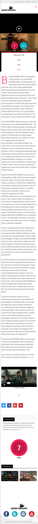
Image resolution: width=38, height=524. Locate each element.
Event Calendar (16, 1)
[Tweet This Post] (3, 405)
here (20, 429)
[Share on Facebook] (9, 405)
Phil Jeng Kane (9, 419)
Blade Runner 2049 (19, 55)
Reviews (3, 39)
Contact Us (34, 1)
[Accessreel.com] (8, 10)
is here (31, 357)
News (19, 60)
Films (8, 39)
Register (28, 1)
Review (19, 69)
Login (24, 1)
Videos (19, 64)
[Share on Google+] (15, 405)
